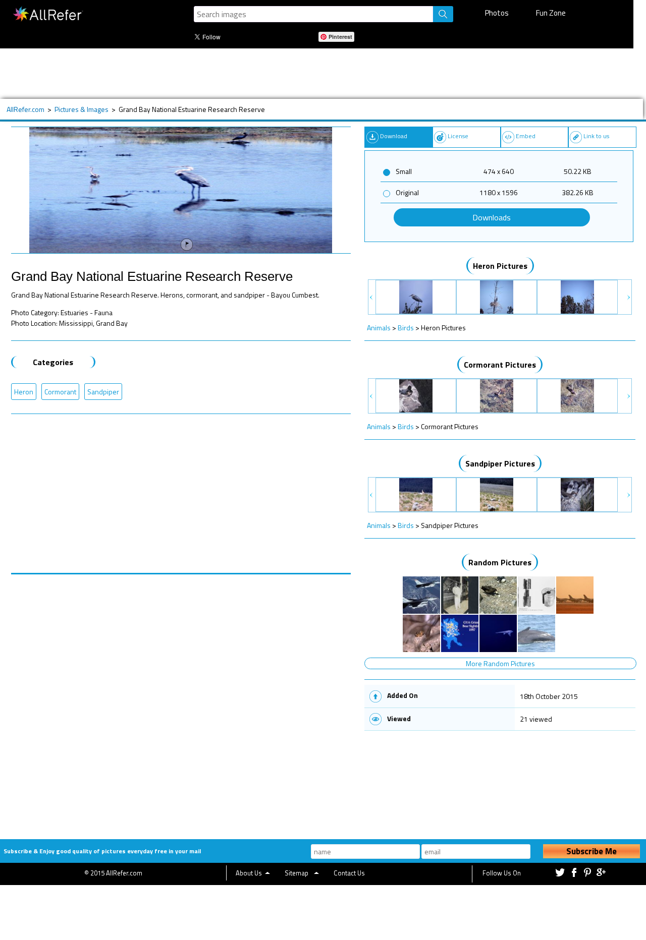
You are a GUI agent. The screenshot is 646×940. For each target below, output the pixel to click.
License (458, 136)
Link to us (596, 136)
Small (404, 171)
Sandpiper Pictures (500, 463)
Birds (406, 327)
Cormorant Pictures (500, 365)
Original (407, 192)
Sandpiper (103, 391)
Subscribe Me (591, 851)
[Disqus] (181, 700)
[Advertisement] (316, 73)
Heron (23, 391)
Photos (497, 13)
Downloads (491, 217)
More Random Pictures (500, 663)
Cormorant (60, 391)
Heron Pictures (500, 266)
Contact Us (349, 873)
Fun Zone (551, 13)
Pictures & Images (82, 109)
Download (393, 136)
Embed (525, 136)
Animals (379, 327)
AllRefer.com (25, 109)
